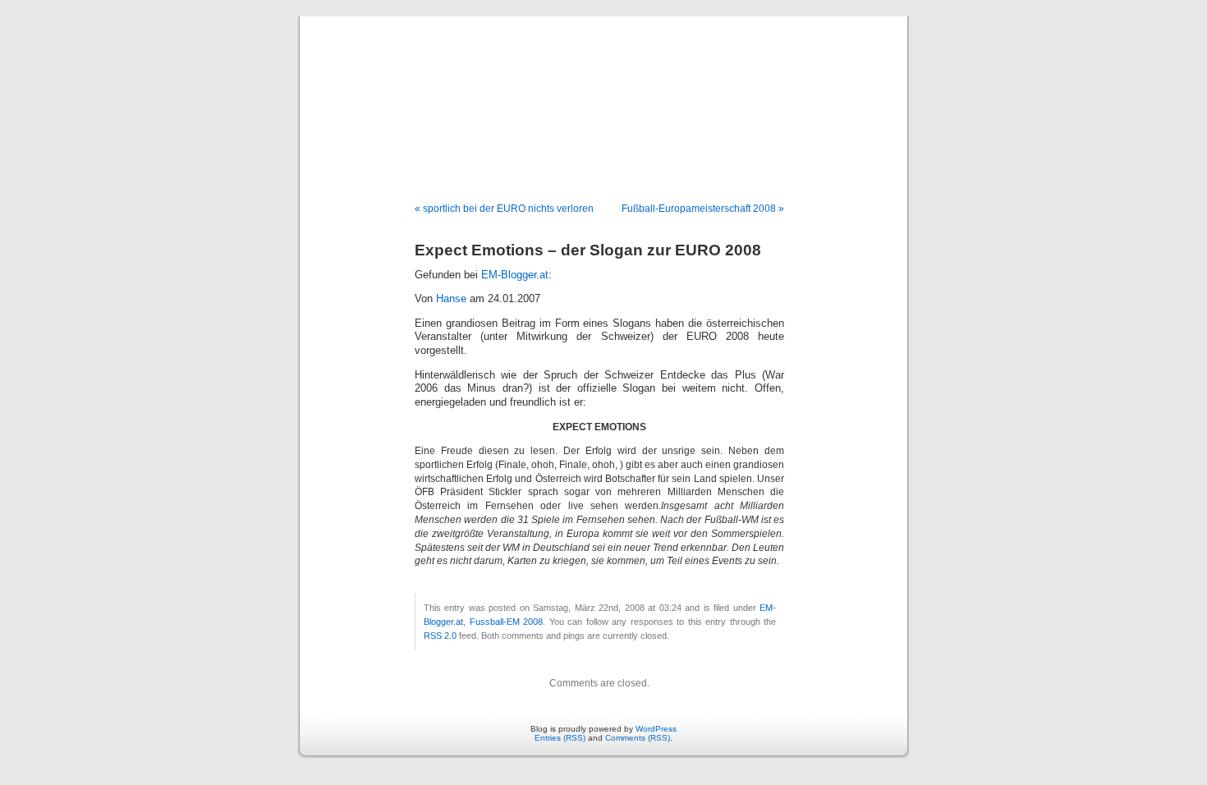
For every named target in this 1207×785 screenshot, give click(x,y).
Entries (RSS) (560, 737)
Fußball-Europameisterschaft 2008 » (703, 208)
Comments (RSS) (637, 737)
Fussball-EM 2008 (507, 622)
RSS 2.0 (440, 635)
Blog (603, 92)
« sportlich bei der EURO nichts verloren (504, 208)
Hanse (451, 299)
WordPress (656, 728)
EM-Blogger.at (514, 275)
